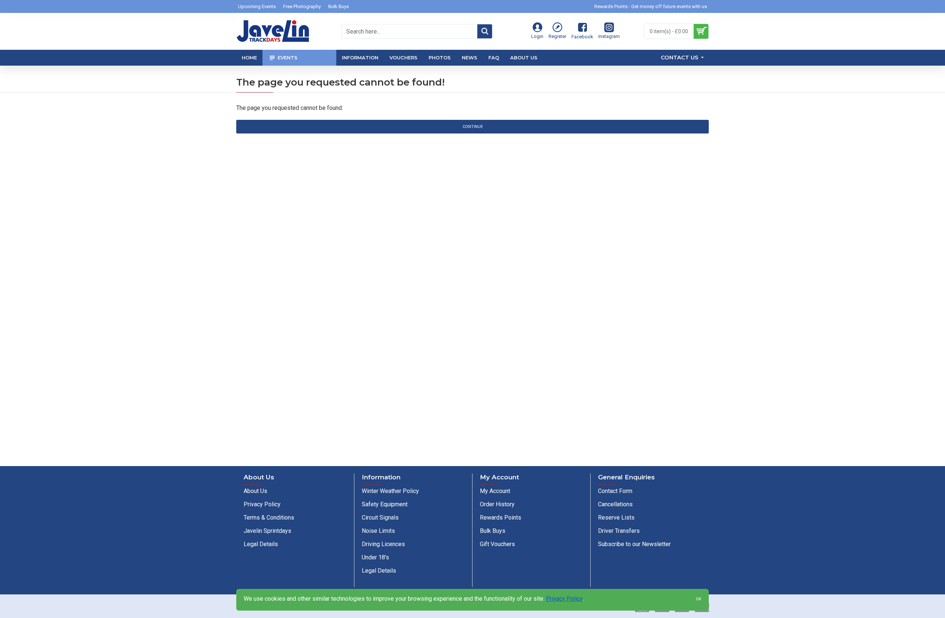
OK (698, 599)
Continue (473, 126)
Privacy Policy (564, 598)
